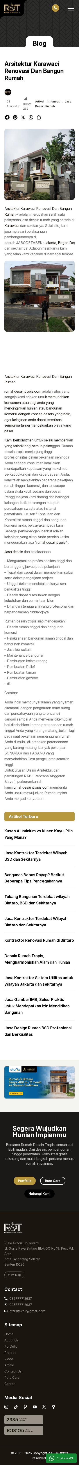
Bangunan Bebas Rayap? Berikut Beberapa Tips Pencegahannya (34, 878)
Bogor (63, 242)
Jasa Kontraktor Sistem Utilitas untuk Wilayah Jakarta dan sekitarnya (38, 981)
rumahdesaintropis (50, 542)
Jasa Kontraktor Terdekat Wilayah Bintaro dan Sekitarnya (35, 921)
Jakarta (50, 242)
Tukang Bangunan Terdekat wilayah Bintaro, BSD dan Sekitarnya (37, 899)
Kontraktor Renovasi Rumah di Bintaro (39, 940)
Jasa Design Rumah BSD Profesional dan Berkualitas (38, 1031)
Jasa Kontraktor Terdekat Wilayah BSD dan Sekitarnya (35, 856)
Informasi (54, 101)
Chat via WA (65, 1458)
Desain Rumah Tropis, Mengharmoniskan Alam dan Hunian (37, 959)
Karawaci (11, 225)
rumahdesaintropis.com (22, 391)
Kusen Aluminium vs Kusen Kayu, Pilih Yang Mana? (38, 834)
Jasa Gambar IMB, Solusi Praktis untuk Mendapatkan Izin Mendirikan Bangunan (37, 1006)
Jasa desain (13, 551)
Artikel (39, 101)
